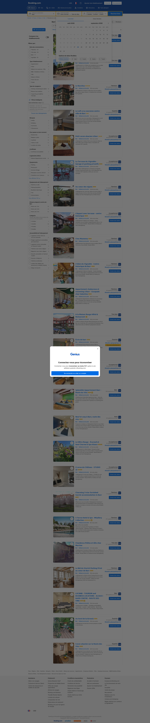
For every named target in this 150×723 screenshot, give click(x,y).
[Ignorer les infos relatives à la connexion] (97, 348)
